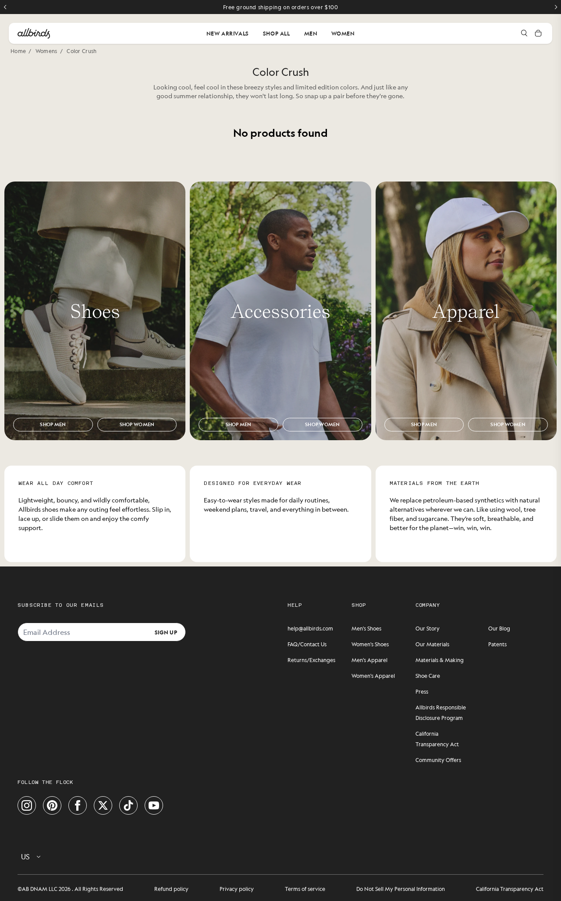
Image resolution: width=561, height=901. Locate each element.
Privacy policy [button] (237, 888)
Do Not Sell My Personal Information (400, 888)
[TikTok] (128, 805)
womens (46, 50)
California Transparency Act (509, 888)
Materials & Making (439, 659)
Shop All (276, 33)
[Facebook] (77, 805)
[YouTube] (154, 805)
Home (18, 50)
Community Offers (438, 759)
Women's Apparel (373, 675)
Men (311, 33)
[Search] (524, 33)
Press (421, 691)
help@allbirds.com (310, 628)
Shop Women (137, 424)
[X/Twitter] (103, 805)
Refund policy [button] (171, 888)
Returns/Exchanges (311, 659)
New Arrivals (227, 33)
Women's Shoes (370, 644)
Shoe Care (427, 675)
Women (343, 33)
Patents (497, 644)
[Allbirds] (34, 33)
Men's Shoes (366, 628)
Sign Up (166, 631)
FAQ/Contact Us (307, 644)
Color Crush (81, 50)
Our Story (427, 628)
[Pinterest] (52, 805)
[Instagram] (27, 805)
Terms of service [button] (305, 888)
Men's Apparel (369, 659)
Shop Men (53, 424)
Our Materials (432, 644)
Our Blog (499, 628)
